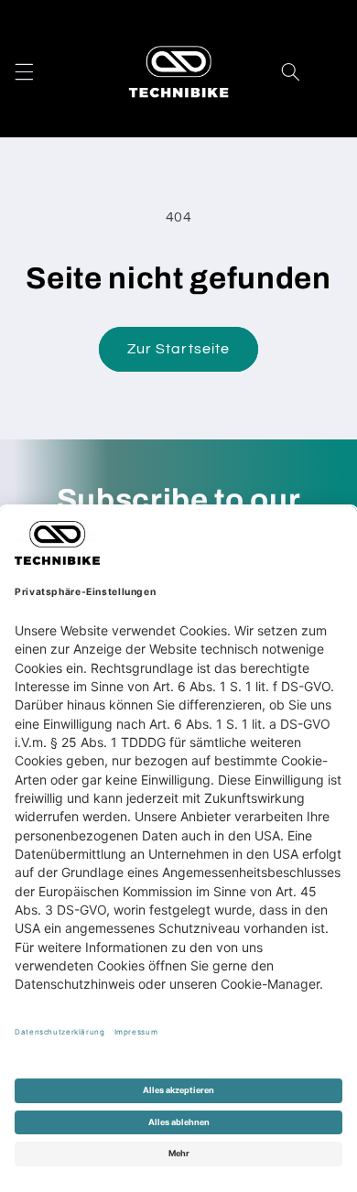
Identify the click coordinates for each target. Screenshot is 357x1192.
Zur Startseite (178, 348)
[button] (24, 71)
